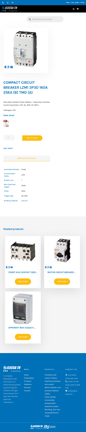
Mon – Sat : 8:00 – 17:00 (75, 2)
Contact (27, 391)
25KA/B (24, 201)
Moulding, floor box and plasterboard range (52, 413)
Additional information (26, 158)
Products (27, 381)
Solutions (28, 384)
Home (26, 375)
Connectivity (49, 400)
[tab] (26, 158)
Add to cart (32, 138)
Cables (47, 394)
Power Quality (50, 397)
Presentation (29, 378)
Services (27, 388)
